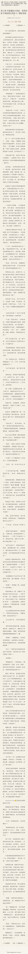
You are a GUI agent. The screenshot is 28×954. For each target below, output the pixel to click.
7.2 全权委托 (6, 25)
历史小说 (6, 2)
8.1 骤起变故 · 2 (20, 25)
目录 (14, 943)
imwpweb (19, 952)
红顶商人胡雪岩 (14, 2)
